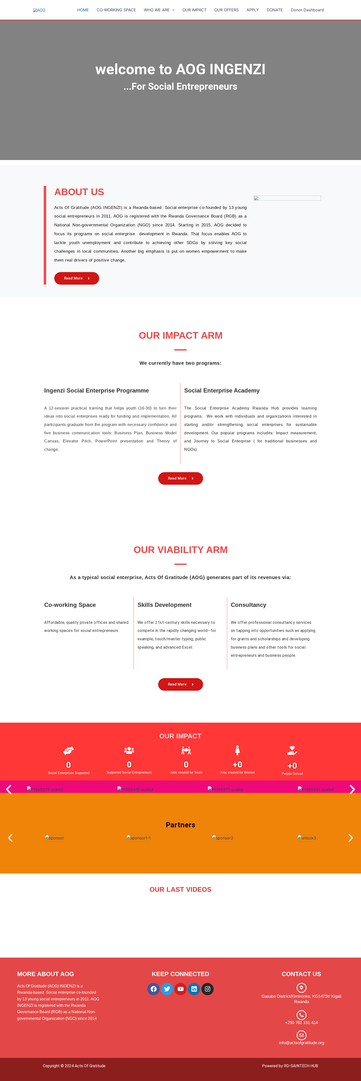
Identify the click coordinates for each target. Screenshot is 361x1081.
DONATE (275, 9)
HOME (83, 9)
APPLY (253, 9)
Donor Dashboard (307, 9)
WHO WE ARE (157, 9)
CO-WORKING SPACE (116, 9)
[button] (172, 10)
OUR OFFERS (226, 9)
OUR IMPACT (194, 9)
